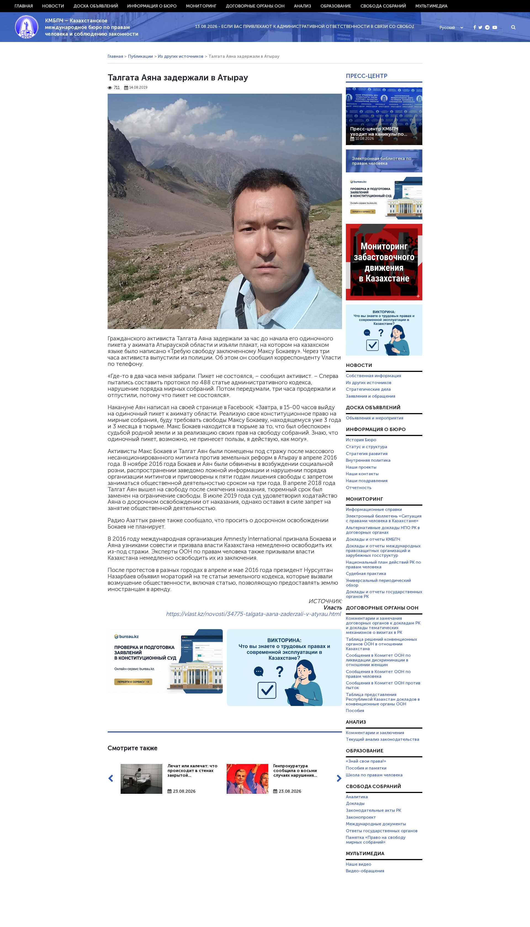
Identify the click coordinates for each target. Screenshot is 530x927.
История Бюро (361, 439)
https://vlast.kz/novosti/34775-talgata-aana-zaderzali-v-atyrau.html (253, 613)
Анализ (302, 6)
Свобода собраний (383, 6)
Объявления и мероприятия (374, 418)
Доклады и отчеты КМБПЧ (373, 539)
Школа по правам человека (374, 775)
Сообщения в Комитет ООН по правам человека (378, 674)
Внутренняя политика (368, 460)
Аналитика (357, 796)
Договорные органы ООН (255, 6)
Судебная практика (366, 573)
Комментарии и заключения (375, 732)
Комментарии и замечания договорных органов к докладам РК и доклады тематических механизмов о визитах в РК (383, 625)
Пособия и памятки (366, 768)
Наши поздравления (367, 480)
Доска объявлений (95, 6)
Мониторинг (201, 6)
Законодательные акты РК (373, 810)
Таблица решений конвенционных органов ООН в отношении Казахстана (381, 644)
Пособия (355, 710)
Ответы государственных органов (382, 830)
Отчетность (359, 487)
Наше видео (358, 864)
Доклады (355, 803)
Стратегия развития (367, 453)
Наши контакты (362, 473)
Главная (24, 6)
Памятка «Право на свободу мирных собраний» (376, 840)
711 (117, 87)
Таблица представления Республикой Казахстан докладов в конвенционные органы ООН (383, 699)
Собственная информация (373, 375)
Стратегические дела (368, 389)
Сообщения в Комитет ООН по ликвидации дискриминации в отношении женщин (378, 660)
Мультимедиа (431, 6)
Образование (335, 6)
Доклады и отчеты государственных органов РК (384, 594)
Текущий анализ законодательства (382, 739)
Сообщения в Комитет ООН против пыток (383, 685)
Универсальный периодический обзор (378, 583)
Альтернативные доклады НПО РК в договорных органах (383, 530)
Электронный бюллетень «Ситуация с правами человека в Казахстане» (384, 518)
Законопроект (361, 817)
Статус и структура (366, 446)
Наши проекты (361, 467)
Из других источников (180, 56)
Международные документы (376, 823)
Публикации (140, 56)
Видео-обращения (365, 870)
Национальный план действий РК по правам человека (383, 564)
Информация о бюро (152, 6)
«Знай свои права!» (366, 761)
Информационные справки (374, 509)
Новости (53, 6)
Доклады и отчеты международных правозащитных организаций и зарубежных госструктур (383, 550)
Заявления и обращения (370, 396)
